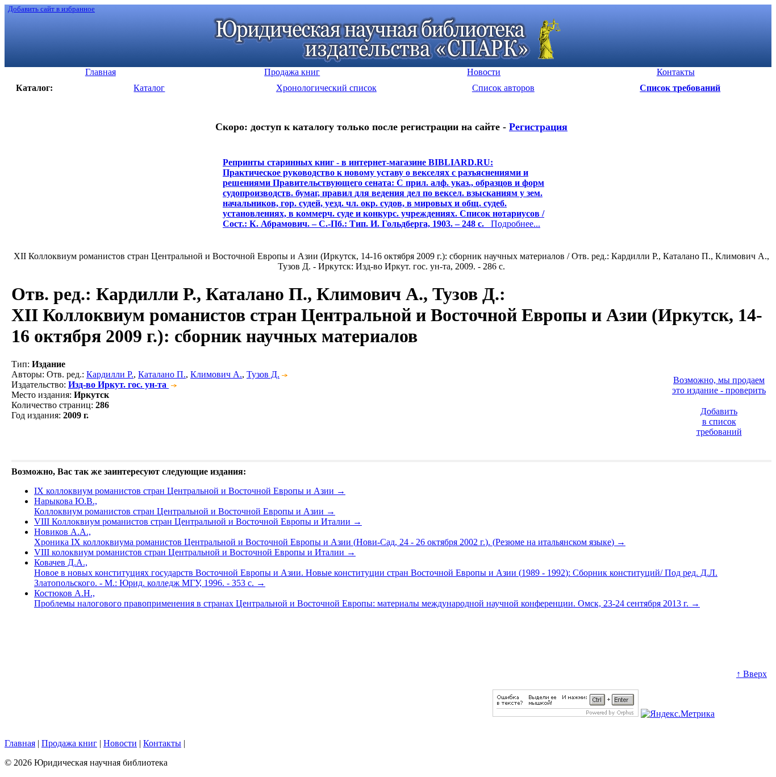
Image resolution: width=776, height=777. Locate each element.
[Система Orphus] (566, 713)
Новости (120, 743)
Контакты (162, 743)
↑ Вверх (751, 674)
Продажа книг (69, 743)
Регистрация (538, 126)
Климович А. (216, 374)
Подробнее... (383, 198)
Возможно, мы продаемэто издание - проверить (719, 385)
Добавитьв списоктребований (719, 421)
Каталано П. (162, 374)
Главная (20, 743)
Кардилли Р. (109, 374)
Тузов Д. (263, 374)
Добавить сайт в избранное (51, 9)
